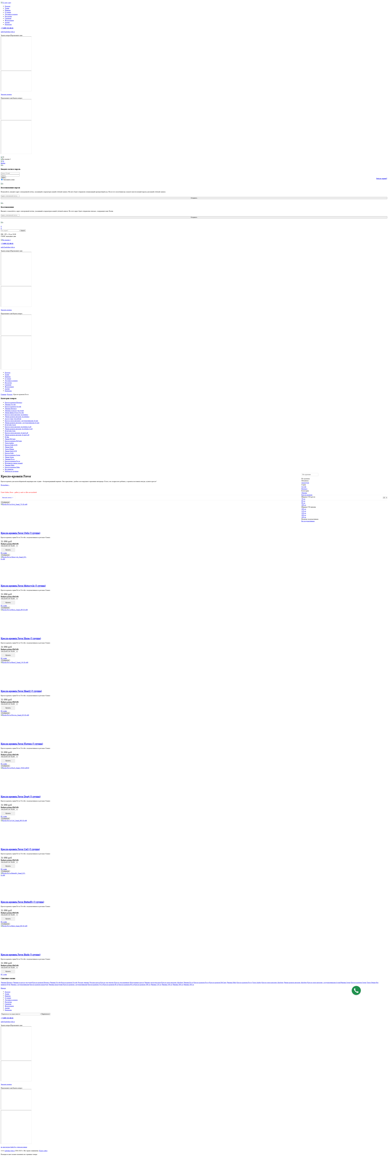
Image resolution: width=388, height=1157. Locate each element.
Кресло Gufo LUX (11, 445)
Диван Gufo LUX (11, 451)
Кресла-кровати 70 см (95, 985)
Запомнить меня (8, 180)
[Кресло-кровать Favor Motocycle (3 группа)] (15, 559)
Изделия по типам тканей (14, 463)
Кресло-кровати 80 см (110, 985)
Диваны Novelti (10, 404)
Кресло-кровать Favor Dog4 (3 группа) (21, 796)
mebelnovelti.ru (10, 1151)
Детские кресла (94, 982)
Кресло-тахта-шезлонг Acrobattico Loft (18, 427)
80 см (303, 501)
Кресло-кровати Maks (12, 467)
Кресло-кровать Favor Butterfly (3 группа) (22, 902)
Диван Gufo (9, 447)
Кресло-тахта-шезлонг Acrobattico (16, 415)
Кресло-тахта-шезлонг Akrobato (172, 982)
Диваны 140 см (167, 985)
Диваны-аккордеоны (55, 985)
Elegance (304, 489)
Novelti (303, 487)
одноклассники (21, 1147)
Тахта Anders (9, 443)
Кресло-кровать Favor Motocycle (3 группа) (23, 585)
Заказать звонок (6, 94)
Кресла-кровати (306, 495)
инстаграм (6, 1147)
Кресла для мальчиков (121, 982)
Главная (3, 394)
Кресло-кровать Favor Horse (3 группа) (21, 638)
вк (1, 1147)
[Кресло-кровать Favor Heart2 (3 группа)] (14, 662)
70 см (303, 499)
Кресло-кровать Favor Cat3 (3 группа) (20, 849)
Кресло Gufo (9, 453)
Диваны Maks (9, 465)
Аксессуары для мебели (13, 419)
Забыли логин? (381, 178)
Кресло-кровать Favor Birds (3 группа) (20, 954)
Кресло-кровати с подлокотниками (75, 985)
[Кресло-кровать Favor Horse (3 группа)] (14, 610)
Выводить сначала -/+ (7, 497)
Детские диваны (83, 982)
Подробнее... (5, 485)
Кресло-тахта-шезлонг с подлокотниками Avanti (21, 421)
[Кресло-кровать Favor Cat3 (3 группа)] (14, 820)
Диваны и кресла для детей (14, 411)
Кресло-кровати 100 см (142, 985)
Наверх (3, 988)
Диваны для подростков (152, 982)
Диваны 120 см (156, 985)
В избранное (5, 502)
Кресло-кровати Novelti (13, 407)
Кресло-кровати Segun (358, 982)
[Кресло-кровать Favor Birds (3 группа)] (14, 926)
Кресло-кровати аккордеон (39, 985)
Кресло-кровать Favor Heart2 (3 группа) (21, 691)
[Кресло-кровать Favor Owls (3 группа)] (14, 504)
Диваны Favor (10, 459)
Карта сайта (43, 1151)
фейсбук (13, 1147)
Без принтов (9, 469)
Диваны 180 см (188, 985)
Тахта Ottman (9, 449)
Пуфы (7, 437)
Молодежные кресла (137, 982)
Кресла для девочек (107, 982)
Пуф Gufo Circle (10, 425)
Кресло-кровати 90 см (126, 985)
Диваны (304, 493)
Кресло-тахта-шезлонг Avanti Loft (16, 433)
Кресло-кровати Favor (12, 461)
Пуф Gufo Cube (10, 431)
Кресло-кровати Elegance (13, 402)
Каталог (10, 394)
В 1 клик (4, 553)
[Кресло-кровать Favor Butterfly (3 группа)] (15, 875)
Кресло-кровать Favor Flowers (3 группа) (22, 743)
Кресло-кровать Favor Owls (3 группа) (20, 533)
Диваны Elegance (11, 409)
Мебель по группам (11, 471)
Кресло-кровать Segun (12, 455)
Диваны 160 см (177, 985)
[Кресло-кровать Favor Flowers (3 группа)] (15, 715)
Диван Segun (9, 457)
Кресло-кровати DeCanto (217, 982)
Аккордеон (305, 483)
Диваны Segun (345, 982)
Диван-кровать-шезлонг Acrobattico (17, 417)
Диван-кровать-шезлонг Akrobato (295, 982)
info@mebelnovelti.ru (8, 32)
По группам (306, 474)
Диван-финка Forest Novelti (14, 413)
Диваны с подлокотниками (20, 985)
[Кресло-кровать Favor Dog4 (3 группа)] (15, 768)
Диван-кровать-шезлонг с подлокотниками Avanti (22, 423)
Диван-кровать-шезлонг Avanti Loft (17, 435)
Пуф (8, 985)
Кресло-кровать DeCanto (13, 441)
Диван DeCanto (10, 439)
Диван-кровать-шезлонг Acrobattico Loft (18, 429)
